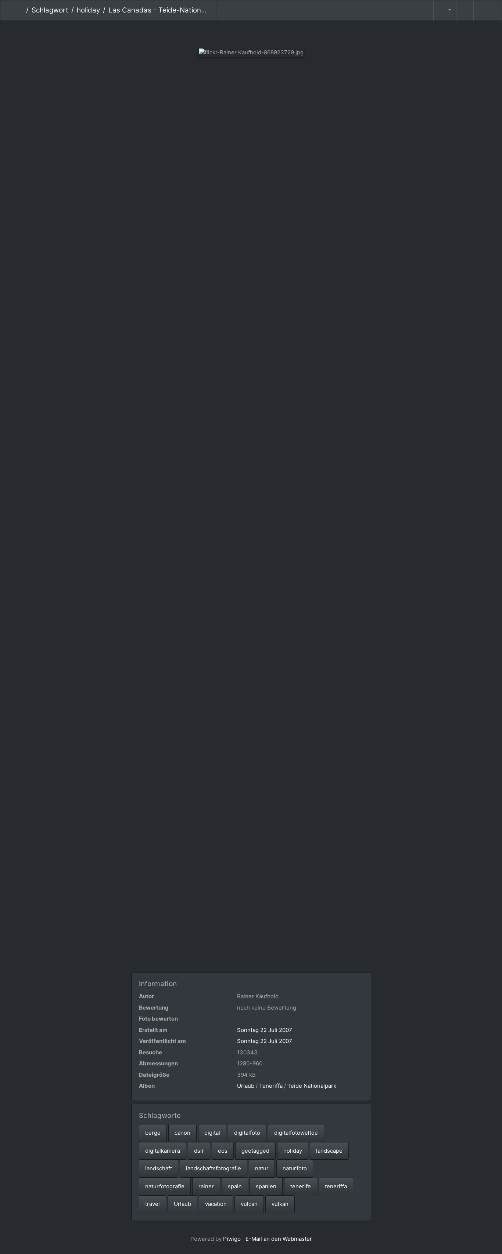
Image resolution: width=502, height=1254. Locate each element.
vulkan (280, 1203)
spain (235, 1186)
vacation (216, 1203)
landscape (329, 1150)
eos (222, 1150)
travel (152, 1203)
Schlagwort (50, 10)
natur (262, 1168)
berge (153, 1132)
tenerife (300, 1186)
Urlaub (245, 1085)
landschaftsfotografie (213, 1168)
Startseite (20, 10)
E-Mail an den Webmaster (278, 1238)
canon (182, 1132)
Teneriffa (271, 1085)
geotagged (255, 1150)
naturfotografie (164, 1186)
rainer (206, 1186)
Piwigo (232, 1238)
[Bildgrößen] (444, 10)
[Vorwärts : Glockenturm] (275, 33)
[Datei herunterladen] (481, 10)
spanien (266, 1186)
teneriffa (336, 1186)
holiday (88, 10)
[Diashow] (464, 10)
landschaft (158, 1168)
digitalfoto (247, 1132)
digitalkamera (162, 1150)
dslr (199, 1150)
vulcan (249, 1203)
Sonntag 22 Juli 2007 (264, 1029)
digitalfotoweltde (296, 1132)
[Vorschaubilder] (251, 33)
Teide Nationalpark (311, 1085)
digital (212, 1132)
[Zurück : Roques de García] (226, 33)
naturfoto (295, 1168)
